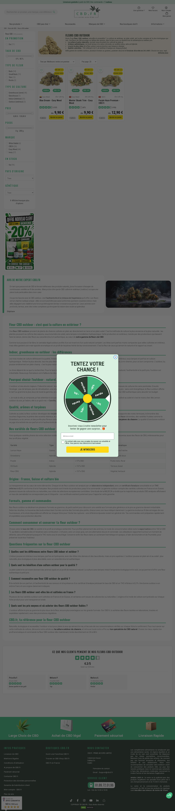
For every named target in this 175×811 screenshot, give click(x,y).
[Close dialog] (115, 357)
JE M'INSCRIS (87, 449)
